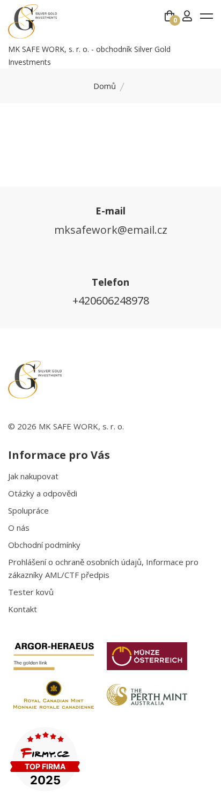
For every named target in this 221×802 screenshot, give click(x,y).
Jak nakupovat (33, 476)
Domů (104, 85)
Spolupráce (28, 510)
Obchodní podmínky (44, 544)
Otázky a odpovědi (42, 493)
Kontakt (22, 609)
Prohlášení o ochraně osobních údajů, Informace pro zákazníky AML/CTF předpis (103, 568)
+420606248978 (110, 300)
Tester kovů (31, 591)
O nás (19, 527)
